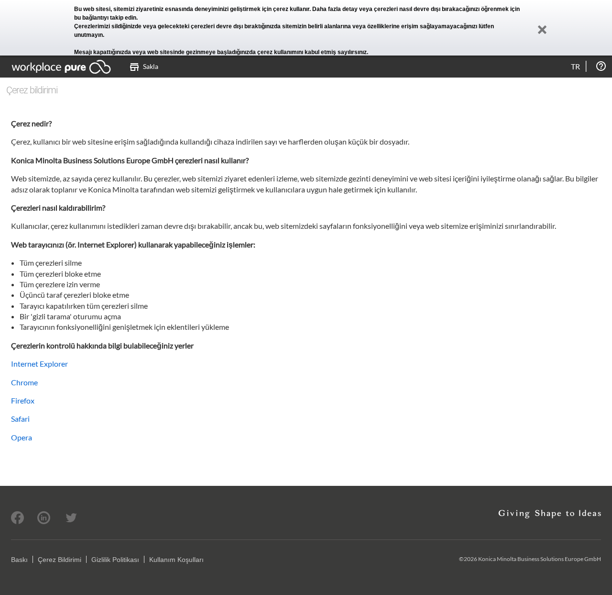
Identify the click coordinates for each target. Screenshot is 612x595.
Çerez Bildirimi (59, 559)
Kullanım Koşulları (176, 559)
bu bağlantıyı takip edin (105, 17)
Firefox (22, 400)
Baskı (19, 559)
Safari (20, 418)
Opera (21, 437)
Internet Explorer (39, 363)
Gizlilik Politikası (115, 559)
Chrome (24, 382)
